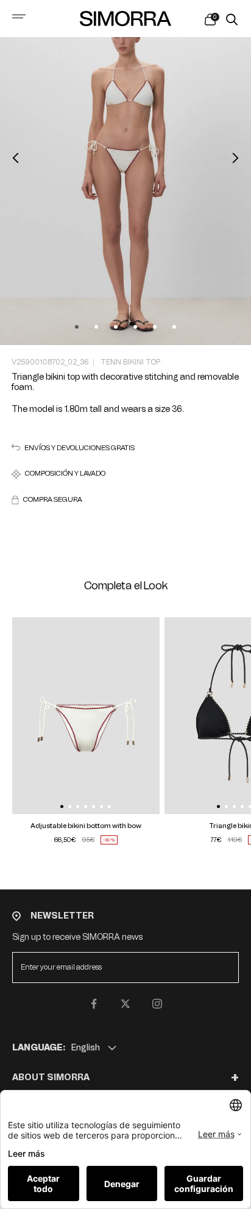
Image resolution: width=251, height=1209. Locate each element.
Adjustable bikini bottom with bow (85, 826)
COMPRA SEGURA (52, 500)
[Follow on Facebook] (94, 1004)
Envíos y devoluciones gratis (79, 448)
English (85, 1048)
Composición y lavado (65, 474)
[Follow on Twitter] (125, 1004)
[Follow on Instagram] (157, 1004)
